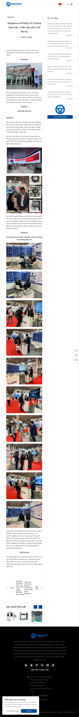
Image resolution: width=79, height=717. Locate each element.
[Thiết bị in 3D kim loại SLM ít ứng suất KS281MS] (24, 616)
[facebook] (37, 665)
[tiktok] (53, 665)
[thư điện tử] (76, 360)
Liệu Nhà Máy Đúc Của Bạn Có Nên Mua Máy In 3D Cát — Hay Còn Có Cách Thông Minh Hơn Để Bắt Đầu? (59, 94)
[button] (35, 607)
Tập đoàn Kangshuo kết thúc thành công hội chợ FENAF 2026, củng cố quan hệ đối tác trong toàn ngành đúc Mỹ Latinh (59, 44)
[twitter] (42, 665)
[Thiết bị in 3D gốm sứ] (11, 616)
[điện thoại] (76, 355)
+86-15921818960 (41, 696)
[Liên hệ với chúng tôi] (60, 109)
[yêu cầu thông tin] (76, 350)
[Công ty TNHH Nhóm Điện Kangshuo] (14, 4)
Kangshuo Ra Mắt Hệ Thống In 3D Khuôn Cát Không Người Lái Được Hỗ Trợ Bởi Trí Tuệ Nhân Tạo (59, 82)
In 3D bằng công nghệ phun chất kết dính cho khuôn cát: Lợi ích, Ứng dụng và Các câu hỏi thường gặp (59, 56)
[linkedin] (26, 665)
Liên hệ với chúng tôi (60, 117)
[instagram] (47, 665)
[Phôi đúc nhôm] (36, 616)
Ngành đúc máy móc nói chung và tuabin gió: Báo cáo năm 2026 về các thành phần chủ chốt (59, 69)
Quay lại (11, 17)
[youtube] (31, 665)
